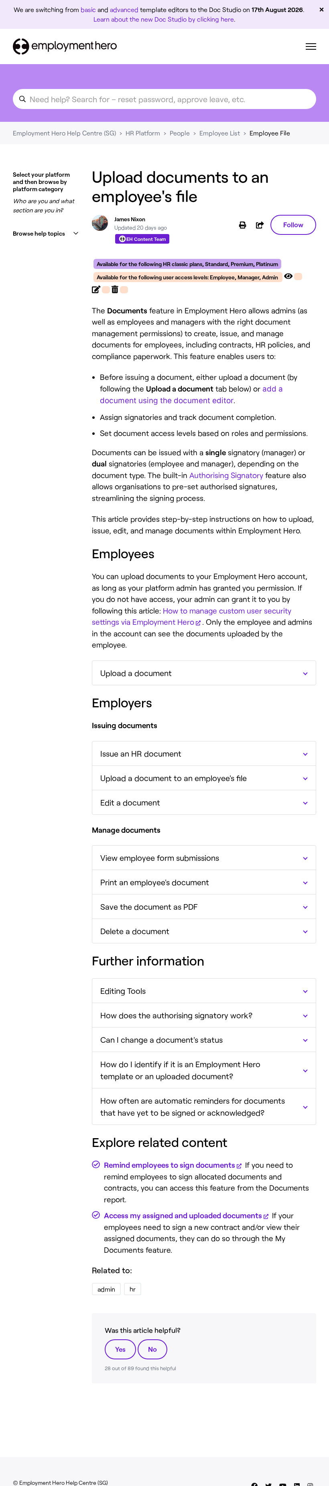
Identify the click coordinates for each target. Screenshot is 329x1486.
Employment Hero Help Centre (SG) (64, 133)
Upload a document (136, 673)
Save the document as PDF (149, 906)
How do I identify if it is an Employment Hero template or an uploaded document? (180, 1070)
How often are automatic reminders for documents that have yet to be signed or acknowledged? (192, 1106)
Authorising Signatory (226, 475)
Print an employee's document (154, 882)
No (152, 1349)
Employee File (270, 133)
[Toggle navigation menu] (311, 46)
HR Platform (143, 133)
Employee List (219, 133)
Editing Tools (123, 990)
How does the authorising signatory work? (176, 1015)
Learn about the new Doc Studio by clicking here (163, 19)
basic (88, 9)
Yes (120, 1349)
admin (106, 1289)
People (180, 133)
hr (133, 1289)
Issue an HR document (140, 753)
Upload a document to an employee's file (173, 778)
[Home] (65, 46)
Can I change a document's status (161, 1039)
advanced (124, 9)
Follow (293, 224)
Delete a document (134, 931)
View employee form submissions (159, 857)
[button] (46, 233)
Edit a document (130, 802)
